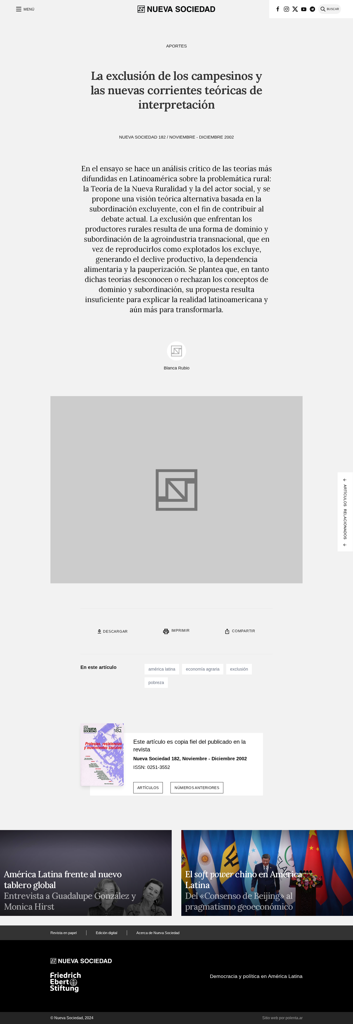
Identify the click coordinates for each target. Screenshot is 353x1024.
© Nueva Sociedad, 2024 (71, 1018)
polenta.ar (294, 1018)
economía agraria (202, 669)
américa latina (161, 669)
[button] (24, 9)
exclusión (239, 669)
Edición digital (106, 933)
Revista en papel (63, 933)
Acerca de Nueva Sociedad (157, 933)
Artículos (148, 788)
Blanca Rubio (176, 368)
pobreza (156, 682)
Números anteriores (197, 788)
